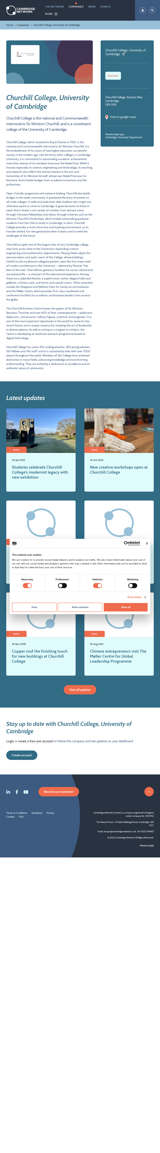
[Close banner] (147, 543)
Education (113, 75)
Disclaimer (36, 812)
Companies (76, 6)
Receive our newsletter (59, 792)
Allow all (125, 607)
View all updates (80, 690)
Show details (134, 597)
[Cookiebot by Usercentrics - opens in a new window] (126, 543)
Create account (22, 755)
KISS (151, 845)
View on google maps (123, 117)
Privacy (50, 812)
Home (9, 24)
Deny (34, 607)
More (49, 13)
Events (105, 6)
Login (10, 741)
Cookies (10, 816)
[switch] (62, 585)
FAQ (21, 816)
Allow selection (80, 607)
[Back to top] (149, 791)
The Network (54, 6)
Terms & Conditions (16, 812)
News (92, 6)
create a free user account (35, 741)
